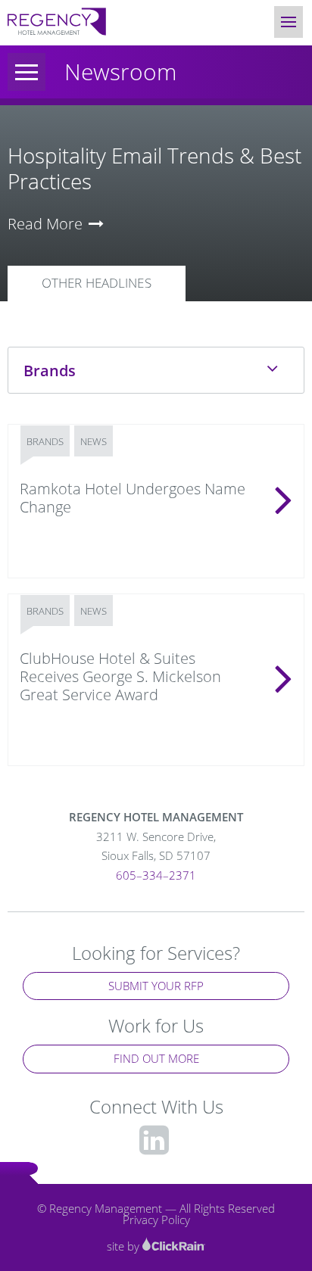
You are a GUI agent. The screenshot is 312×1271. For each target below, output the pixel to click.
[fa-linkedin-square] (154, 1139)
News (93, 441)
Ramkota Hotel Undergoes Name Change (132, 497)
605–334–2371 (156, 875)
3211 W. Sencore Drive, (156, 846)
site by (124, 1246)
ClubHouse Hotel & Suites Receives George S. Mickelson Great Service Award (120, 676)
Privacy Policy (156, 1219)
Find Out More (156, 1058)
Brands (45, 441)
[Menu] (26, 72)
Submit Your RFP (156, 985)
